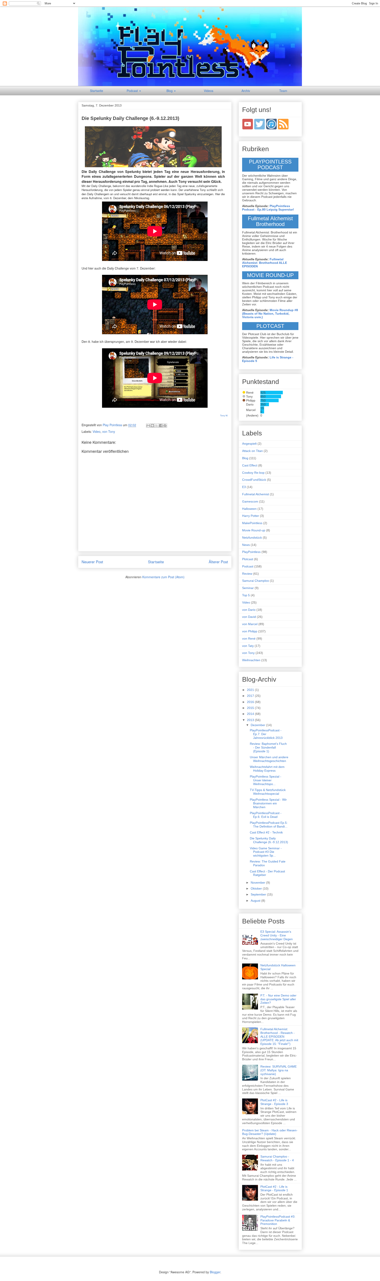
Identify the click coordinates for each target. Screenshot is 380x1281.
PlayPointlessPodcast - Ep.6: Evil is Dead (265, 815)
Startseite (96, 90)
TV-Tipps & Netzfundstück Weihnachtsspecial (268, 791)
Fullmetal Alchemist (255, 494)
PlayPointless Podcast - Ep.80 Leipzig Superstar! (268, 207)
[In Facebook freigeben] (161, 425)
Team (283, 90)
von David (249, 616)
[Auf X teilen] (156, 425)
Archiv (245, 90)
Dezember (258, 725)
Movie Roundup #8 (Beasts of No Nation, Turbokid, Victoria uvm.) (270, 313)
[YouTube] (247, 124)
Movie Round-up (253, 530)
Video (96, 431)
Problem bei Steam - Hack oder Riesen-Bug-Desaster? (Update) (270, 1132)
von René (249, 638)
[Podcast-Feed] (283, 124)
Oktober (257, 888)
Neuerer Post (92, 561)
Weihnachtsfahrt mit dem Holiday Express (267, 768)
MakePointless (252, 523)
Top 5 (246, 595)
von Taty (248, 646)
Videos (208, 90)
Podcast (133, 90)
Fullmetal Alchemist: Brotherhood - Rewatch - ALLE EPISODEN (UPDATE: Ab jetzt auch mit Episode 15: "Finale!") (279, 1036)
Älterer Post (218, 561)
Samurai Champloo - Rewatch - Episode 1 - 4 (277, 1158)
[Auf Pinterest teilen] (165, 425)
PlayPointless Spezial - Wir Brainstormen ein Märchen (268, 803)
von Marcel (250, 624)
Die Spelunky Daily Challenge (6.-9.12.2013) (269, 840)
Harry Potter (250, 516)
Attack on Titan (252, 451)
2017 (251, 695)
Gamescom (250, 501)
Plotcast (247, 559)
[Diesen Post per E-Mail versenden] (148, 425)
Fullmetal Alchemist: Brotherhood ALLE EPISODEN (264, 262)
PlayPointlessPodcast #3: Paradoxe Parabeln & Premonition (277, 1220)
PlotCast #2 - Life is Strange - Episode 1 (274, 1188)
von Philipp (249, 631)
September (259, 894)
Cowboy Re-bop (253, 472)
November (258, 882)
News (246, 545)
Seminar (248, 588)
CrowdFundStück (254, 479)
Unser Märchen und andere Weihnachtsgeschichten (269, 759)
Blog (170, 90)
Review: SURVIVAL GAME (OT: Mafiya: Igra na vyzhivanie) (278, 1070)
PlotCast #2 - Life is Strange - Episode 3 (274, 1102)
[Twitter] (259, 124)
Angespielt (249, 443)
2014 (251, 714)
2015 (251, 708)
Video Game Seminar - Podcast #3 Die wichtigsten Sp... (266, 851)
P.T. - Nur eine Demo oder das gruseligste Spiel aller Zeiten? (278, 999)
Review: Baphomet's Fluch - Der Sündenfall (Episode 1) (268, 747)
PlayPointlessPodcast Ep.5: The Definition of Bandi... (269, 824)
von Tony (108, 431)
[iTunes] (272, 124)
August (256, 900)
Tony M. (224, 415)
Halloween (249, 508)
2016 (251, 702)
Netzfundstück (252, 537)
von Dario (249, 609)
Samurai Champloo (255, 580)
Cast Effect (249, 465)
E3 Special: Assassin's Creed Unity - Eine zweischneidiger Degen (276, 935)
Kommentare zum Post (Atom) (163, 577)
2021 (251, 690)
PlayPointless (251, 552)
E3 (244, 487)
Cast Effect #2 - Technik (266, 832)
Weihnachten (251, 660)
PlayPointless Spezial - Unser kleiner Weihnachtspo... (265, 780)
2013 (251, 720)
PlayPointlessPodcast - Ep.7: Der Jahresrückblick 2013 (266, 734)
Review (247, 573)
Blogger (215, 1272)
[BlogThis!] (152, 425)
